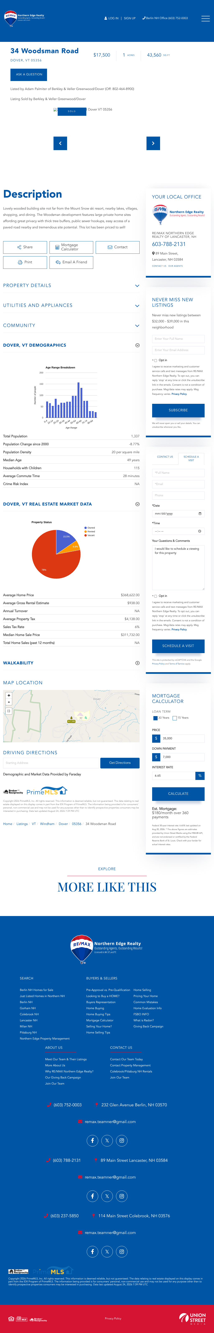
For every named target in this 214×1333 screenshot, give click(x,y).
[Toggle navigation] (205, 18)
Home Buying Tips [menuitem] (98, 1014)
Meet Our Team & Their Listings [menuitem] (66, 1059)
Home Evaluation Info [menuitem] (148, 1008)
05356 (76, 824)
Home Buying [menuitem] (95, 1008)
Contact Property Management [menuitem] (130, 1065)
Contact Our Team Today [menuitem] (126, 1059)
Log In (113, 18)
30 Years (163, 718)
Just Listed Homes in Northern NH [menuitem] (42, 996)
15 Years (183, 718)
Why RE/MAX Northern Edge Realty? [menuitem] (69, 1071)
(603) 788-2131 (67, 1161)
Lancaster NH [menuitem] (28, 1020)
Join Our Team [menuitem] (54, 1083)
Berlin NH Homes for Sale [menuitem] (36, 990)
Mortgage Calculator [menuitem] (99, 1020)
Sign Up (129, 18)
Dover (63, 824)
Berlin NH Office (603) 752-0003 (167, 18)
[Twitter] (107, 1140)
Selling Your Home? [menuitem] (99, 1026)
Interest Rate (162, 767)
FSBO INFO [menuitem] (141, 1014)
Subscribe (178, 410)
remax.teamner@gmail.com (110, 1122)
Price (156, 730)
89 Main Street (133, 1161)
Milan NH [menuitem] (26, 1026)
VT (34, 824)
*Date (156, 505)
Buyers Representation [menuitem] (101, 1002)
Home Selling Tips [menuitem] (98, 1032)
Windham (47, 824)
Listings (22, 824)
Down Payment (164, 749)
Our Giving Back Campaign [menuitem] (63, 1077)
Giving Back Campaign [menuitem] (148, 1026)
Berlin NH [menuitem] (26, 1002)
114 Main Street (133, 1216)
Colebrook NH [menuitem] (29, 1014)
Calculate (178, 794)
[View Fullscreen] (9, 711)
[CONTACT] (28, 75)
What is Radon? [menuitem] (144, 1020)
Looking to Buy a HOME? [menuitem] (102, 996)
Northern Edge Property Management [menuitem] (45, 1038)
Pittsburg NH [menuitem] (28, 1032)
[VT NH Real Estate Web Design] (192, 1319)
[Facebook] (92, 1140)
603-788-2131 (169, 244)
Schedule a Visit (191, 459)
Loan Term (161, 711)
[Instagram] (121, 1140)
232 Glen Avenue (133, 1105)
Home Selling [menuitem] (142, 990)
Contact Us (159, 266)
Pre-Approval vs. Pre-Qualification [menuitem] (108, 990)
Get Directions (120, 763)
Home (7, 824)
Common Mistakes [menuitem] (146, 1002)
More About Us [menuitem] (55, 1065)
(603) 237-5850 (65, 1216)
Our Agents (175, 266)
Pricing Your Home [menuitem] (146, 996)
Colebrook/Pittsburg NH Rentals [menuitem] (131, 1071)
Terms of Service (177, 664)
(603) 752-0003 (68, 1105)
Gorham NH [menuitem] (28, 1008)
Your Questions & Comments (171, 541)
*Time (156, 523)
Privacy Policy (179, 394)
